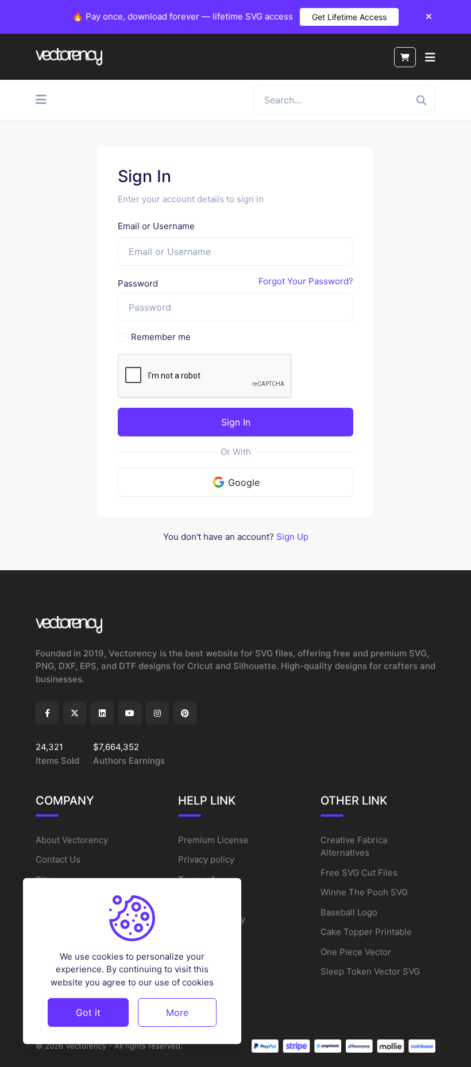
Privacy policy (206, 859)
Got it (88, 1012)
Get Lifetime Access (349, 17)
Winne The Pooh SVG (364, 892)
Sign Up (292, 536)
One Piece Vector (356, 951)
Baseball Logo (349, 912)
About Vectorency (72, 839)
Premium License (213, 839)
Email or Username (156, 226)
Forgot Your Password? (305, 281)
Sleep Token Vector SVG (370, 971)
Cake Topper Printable (366, 931)
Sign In (235, 422)
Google (244, 482)
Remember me (161, 336)
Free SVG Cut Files (359, 872)
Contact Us (58, 859)
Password (138, 283)
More (177, 1012)
